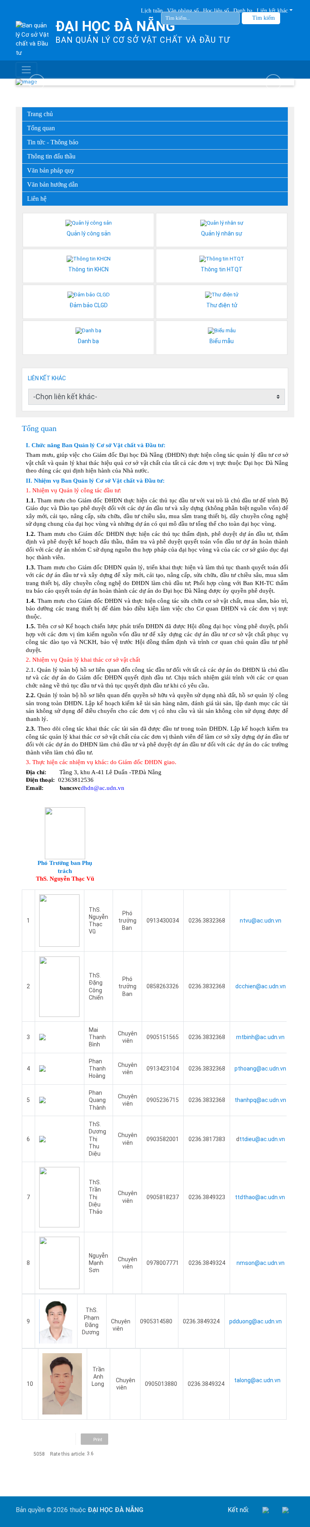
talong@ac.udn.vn (257, 1380)
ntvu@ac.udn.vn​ (260, 920)
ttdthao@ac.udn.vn (260, 1197)
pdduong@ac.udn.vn (255, 1321)
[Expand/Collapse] (283, 168)
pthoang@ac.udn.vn (260, 1068)
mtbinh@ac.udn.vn (260, 1037)
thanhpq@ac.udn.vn (260, 1100)
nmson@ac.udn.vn (261, 1263)
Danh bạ (242, 11)
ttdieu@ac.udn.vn (262, 1139)
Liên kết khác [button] (272, 11)
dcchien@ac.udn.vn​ (260, 986)
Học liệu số (216, 11)
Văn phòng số (183, 11)
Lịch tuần (152, 11)
